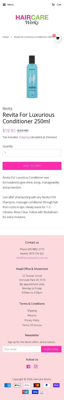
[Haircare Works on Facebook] (28, 367)
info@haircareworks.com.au (32, 257)
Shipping (24, 137)
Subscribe (51, 349)
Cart (58, 4)
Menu (10, 4)
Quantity (8, 146)
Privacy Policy (32, 320)
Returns (32, 315)
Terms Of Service (32, 325)
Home (6, 36)
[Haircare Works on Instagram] (36, 367)
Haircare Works (42, 379)
